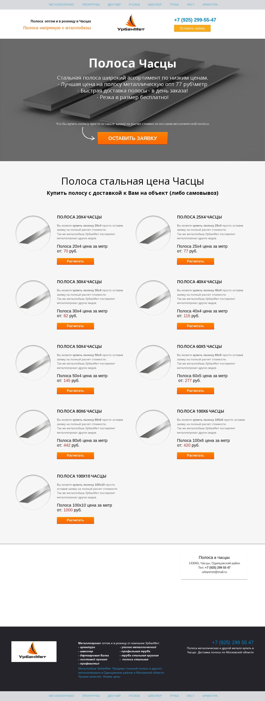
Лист (191, 4)
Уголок (134, 4)
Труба (174, 4)
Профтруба (91, 4)
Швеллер (155, 4)
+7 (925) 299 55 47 (233, 642)
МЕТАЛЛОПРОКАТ (61, 4)
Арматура (210, 4)
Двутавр (114, 4)
